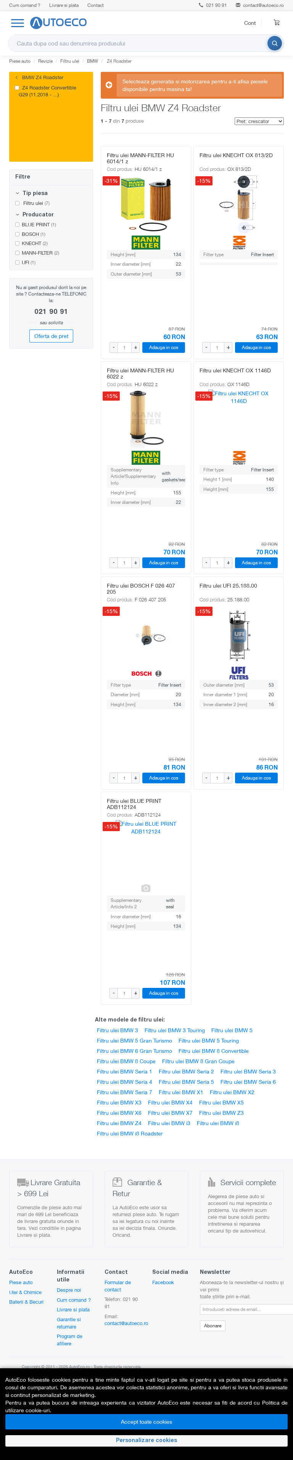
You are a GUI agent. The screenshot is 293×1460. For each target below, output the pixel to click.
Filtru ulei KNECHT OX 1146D (235, 370)
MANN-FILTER (40, 253)
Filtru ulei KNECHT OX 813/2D (236, 155)
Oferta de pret (51, 336)
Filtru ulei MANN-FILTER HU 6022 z (140, 373)
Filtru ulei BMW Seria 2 (186, 1071)
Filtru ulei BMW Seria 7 (124, 1092)
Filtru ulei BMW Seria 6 (248, 1081)
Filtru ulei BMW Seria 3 (248, 1071)
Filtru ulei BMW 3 (117, 1030)
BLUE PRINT (39, 224)
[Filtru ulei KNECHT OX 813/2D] (239, 204)
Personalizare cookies (146, 1441)
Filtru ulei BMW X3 (119, 1102)
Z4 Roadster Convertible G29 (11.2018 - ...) (47, 91)
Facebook (163, 1282)
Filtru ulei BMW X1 (181, 1092)
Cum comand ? (24, 5)
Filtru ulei (36, 203)
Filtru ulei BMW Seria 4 (124, 1081)
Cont (250, 22)
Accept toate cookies (146, 1421)
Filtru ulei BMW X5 (221, 1102)
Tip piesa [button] (34, 194)
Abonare (212, 1325)
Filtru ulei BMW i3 (169, 1123)
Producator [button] (37, 215)
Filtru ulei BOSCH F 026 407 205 (141, 588)
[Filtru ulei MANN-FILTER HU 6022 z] (146, 420)
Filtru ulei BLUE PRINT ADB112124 (134, 803)
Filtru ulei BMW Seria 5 (186, 1081)
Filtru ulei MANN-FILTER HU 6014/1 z (140, 158)
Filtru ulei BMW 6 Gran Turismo (134, 1050)
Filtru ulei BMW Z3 (221, 1112)
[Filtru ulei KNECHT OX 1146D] (239, 420)
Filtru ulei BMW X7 (170, 1112)
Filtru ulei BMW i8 (218, 1123)
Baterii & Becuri (26, 1302)
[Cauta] (274, 43)
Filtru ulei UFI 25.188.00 (228, 585)
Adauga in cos (163, 347)
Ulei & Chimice (25, 1292)
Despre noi (69, 1290)
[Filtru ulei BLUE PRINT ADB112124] (146, 850)
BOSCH (33, 234)
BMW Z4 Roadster (42, 77)
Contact (95, 5)
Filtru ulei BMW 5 (232, 1030)
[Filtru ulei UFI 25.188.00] (239, 635)
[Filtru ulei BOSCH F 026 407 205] (146, 635)
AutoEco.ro (79, 1366)
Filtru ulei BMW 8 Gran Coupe (198, 1061)
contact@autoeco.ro (263, 5)
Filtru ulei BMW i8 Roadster (130, 1133)
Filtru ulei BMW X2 (232, 1092)
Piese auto (20, 1282)
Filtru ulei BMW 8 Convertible (214, 1050)
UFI (28, 262)
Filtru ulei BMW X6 (119, 1112)
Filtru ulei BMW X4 (170, 1102)
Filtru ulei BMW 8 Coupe (126, 1061)
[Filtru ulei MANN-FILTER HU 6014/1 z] (146, 204)
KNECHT (35, 243)
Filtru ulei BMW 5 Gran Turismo (134, 1040)
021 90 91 (216, 5)
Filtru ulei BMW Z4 (119, 1123)
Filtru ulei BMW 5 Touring (209, 1040)
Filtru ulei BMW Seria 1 (124, 1071)
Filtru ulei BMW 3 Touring (175, 1030)
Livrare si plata (64, 5)
